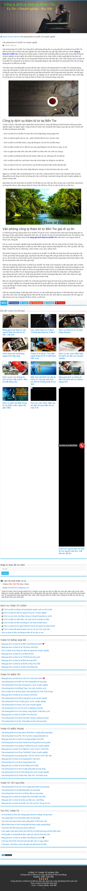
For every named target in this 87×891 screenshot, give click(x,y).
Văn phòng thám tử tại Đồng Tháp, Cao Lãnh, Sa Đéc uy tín (23, 688)
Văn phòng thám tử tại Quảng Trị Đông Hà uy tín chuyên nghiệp (25, 746)
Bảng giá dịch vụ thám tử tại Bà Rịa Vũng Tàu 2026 (20, 664)
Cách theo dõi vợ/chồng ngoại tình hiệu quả (13, 354)
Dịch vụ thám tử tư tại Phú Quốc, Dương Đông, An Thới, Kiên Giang (27, 691)
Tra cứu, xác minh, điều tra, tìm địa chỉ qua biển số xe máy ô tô (43, 405)
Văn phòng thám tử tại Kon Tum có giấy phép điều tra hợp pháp (25, 787)
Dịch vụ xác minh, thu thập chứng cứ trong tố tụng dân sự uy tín (28, 616)
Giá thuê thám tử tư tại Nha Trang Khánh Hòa (18, 762)
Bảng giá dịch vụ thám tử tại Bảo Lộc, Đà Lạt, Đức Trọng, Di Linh (25, 803)
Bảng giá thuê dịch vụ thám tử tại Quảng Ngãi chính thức (22, 739)
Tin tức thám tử (13, 37)
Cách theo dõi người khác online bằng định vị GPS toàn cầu (24, 821)
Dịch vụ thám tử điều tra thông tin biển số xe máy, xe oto (22, 632)
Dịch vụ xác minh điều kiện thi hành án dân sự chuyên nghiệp (71, 355)
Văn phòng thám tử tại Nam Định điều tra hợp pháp (20, 818)
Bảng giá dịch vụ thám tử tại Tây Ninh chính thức (19, 647)
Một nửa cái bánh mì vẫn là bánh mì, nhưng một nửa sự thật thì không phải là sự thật (43, 380)
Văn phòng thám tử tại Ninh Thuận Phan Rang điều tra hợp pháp (25, 742)
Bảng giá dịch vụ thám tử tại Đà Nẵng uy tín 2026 (19, 765)
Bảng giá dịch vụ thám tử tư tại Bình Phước (17, 654)
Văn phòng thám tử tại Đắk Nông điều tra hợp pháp (20, 790)
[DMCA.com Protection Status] (6, 855)
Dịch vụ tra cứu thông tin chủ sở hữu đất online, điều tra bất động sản (15, 379)
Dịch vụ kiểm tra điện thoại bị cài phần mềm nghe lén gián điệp (15, 405)
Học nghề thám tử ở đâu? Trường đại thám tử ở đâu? (43, 331)
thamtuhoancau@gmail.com (18, 588)
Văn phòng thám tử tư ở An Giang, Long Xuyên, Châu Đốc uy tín (25, 711)
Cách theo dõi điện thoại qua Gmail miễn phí (18, 828)
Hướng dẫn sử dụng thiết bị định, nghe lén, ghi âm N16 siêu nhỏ (25, 834)
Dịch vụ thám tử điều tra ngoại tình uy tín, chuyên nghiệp (25, 613)
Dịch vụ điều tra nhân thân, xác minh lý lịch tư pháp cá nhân (26, 619)
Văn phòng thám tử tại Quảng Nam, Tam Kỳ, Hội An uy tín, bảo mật (26, 756)
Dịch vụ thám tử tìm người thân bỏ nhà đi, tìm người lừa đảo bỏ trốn (29, 626)
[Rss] (43, 888)
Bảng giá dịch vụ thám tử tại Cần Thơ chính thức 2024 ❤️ (23, 678)
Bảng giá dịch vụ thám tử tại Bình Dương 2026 (19, 660)
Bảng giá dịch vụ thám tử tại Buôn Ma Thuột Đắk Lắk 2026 (23, 797)
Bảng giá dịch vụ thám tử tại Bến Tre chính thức (19, 715)
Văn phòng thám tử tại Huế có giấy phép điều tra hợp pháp (23, 769)
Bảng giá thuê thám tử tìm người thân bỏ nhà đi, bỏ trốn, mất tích (14, 332)
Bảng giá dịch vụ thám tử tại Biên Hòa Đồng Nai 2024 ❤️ (22, 644)
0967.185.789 (14, 584)
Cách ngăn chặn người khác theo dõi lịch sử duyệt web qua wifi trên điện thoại (31, 831)
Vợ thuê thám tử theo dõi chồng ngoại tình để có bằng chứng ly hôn (26, 815)
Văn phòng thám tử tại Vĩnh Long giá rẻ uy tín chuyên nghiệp (24, 698)
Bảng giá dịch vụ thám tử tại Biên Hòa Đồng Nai (19, 667)
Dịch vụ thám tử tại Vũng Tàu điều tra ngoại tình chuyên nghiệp (25, 650)
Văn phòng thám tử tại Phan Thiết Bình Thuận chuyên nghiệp (24, 752)
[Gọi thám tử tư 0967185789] (82, 445)
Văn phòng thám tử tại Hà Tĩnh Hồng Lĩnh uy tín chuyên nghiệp (25, 772)
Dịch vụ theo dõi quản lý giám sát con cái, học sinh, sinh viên (27, 629)
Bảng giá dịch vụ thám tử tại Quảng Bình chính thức (20, 759)
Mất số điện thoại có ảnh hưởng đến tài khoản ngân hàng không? (26, 824)
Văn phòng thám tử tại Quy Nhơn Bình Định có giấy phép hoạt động (26, 732)
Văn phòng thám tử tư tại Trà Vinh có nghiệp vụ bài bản (22, 708)
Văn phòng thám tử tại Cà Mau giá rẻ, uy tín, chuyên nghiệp (23, 701)
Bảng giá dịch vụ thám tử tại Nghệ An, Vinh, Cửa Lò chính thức (25, 749)
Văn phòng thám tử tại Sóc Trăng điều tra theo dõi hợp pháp (24, 721)
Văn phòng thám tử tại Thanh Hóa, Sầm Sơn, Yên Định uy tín (24, 775)
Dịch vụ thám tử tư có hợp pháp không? (71, 331)
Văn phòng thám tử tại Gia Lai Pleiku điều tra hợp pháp (22, 793)
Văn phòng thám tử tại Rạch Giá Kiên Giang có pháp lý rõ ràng (24, 718)
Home (4, 37)
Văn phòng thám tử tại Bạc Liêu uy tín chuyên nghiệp (21, 705)
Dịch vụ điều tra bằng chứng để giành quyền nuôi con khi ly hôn (28, 609)
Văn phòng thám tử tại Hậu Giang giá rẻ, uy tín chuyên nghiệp (24, 685)
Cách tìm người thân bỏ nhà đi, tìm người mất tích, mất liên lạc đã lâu (71, 551)
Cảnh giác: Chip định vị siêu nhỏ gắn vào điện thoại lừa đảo (24, 844)
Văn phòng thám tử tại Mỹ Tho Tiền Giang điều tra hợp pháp (24, 682)
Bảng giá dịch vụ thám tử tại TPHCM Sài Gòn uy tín (20, 657)
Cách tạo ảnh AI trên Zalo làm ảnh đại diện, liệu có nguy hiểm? (25, 841)
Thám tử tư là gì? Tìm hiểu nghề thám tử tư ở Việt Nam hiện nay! (43, 355)
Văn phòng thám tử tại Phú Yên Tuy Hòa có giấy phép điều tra (24, 736)
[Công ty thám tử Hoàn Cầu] (43, 16)
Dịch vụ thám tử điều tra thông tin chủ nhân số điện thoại (25, 623)
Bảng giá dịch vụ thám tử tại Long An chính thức (19, 695)
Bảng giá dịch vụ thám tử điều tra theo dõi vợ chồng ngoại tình (71, 379)
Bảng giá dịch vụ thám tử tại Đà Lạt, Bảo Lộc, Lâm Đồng (22, 800)
